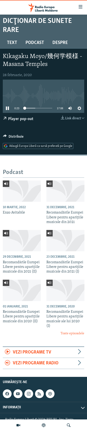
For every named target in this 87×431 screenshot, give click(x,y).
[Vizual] (18, 425)
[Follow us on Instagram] (28, 393)
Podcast (35, 42)
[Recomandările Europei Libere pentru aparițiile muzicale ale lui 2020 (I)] (65, 290)
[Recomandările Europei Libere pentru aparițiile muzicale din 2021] (65, 191)
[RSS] (39, 393)
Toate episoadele (72, 333)
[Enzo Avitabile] (22, 191)
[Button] (13, 137)
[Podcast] (44, 425)
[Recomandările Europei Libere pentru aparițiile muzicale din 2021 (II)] (22, 240)
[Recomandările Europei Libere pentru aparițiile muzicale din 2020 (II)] (22, 290)
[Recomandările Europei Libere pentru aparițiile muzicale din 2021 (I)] (65, 240)
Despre (60, 42)
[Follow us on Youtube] (17, 393)
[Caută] (69, 425)
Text (12, 42)
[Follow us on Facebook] (7, 393)
